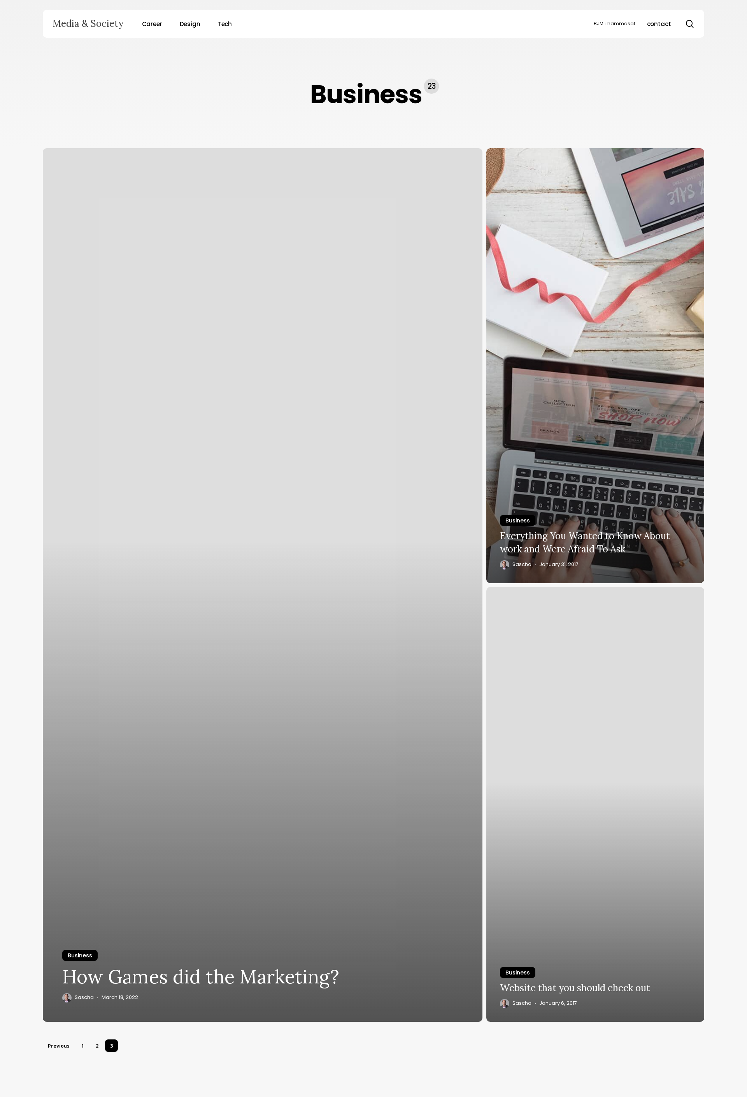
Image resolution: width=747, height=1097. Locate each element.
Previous (59, 1046)
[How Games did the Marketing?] (262, 585)
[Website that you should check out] (595, 804)
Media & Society (88, 23)
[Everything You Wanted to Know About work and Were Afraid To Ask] (595, 365)
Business (80, 955)
